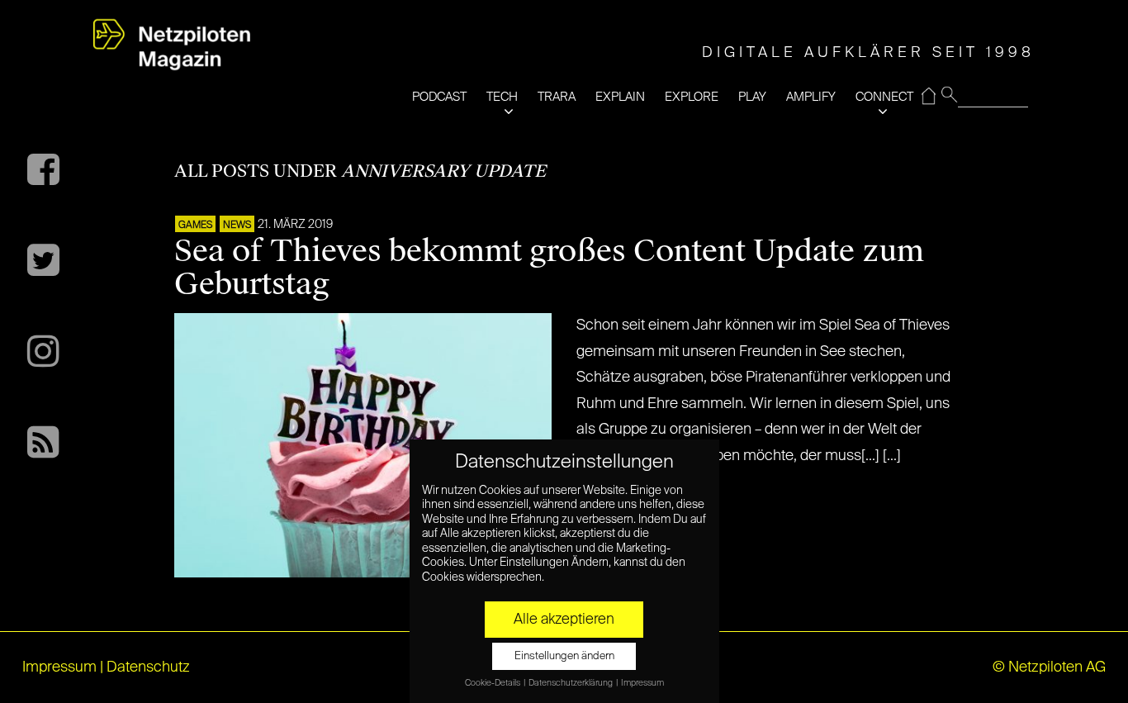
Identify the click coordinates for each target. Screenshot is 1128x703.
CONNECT (884, 97)
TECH (502, 97)
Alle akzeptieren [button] (564, 619)
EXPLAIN (620, 97)
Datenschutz (148, 667)
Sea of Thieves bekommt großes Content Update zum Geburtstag (549, 267)
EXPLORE (691, 97)
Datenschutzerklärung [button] (571, 683)
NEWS (237, 225)
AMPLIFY (811, 97)
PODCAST (439, 97)
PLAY (752, 97)
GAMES (195, 225)
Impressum (59, 667)
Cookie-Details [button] (493, 683)
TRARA (557, 97)
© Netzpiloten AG (1049, 667)
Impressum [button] (642, 683)
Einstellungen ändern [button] (564, 656)
